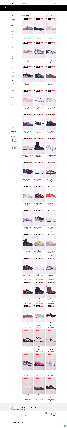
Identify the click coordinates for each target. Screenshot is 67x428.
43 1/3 (12, 61)
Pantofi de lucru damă (13, 23)
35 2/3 (12, 35)
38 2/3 (12, 44)
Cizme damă (12, 20)
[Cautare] (36, 3)
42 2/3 (12, 58)
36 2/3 (12, 38)
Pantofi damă (12, 16)
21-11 (12, 78)
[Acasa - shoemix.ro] (15, 3)
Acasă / (12, 11)
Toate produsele (13, 15)
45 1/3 (12, 65)
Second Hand (13, 27)
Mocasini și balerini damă (14, 21)
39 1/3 (12, 47)
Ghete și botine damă (13, 19)
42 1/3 (12, 57)
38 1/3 (12, 43)
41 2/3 (12, 54)
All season (13, 70)
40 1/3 (12, 50)
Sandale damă (12, 18)
